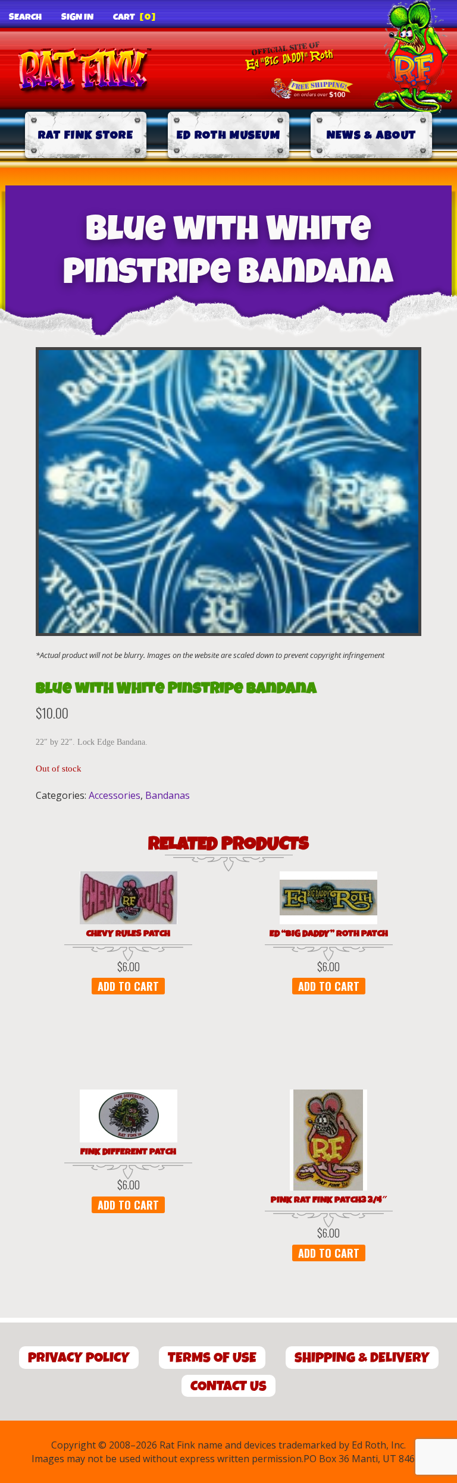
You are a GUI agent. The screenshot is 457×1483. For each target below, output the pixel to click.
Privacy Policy (79, 1358)
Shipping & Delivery (362, 1358)
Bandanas (167, 795)
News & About (372, 135)
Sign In (77, 17)
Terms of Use (212, 1358)
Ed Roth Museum (228, 135)
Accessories (114, 795)
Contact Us (228, 1386)
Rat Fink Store (85, 135)
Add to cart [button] (128, 986)
